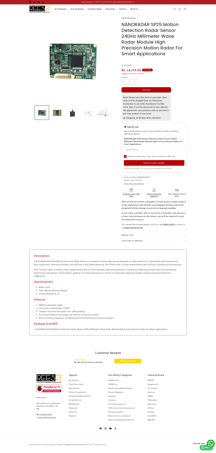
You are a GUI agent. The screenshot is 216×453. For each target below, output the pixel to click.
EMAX (150, 396)
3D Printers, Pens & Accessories (121, 408)
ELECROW (152, 416)
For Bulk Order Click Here (131, 195)
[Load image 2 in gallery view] (57, 113)
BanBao (151, 412)
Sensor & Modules (115, 392)
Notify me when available (154, 163)
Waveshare (152, 400)
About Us (72, 412)
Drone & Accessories (116, 404)
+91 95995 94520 (45, 414)
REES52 (151, 380)
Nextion (151, 392)
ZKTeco (151, 408)
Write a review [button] (127, 361)
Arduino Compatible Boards (120, 388)
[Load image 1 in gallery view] (42, 113)
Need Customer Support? (154, 195)
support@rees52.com (47, 417)
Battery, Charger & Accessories (121, 420)
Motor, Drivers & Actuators (119, 416)
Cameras (112, 400)
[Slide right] (113, 112)
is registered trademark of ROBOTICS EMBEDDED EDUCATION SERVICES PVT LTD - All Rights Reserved (73, 444)
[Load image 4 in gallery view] (88, 113)
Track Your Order (76, 384)
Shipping (125, 73)
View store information (134, 184)
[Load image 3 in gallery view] (72, 113)
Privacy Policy (75, 400)
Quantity (125, 77)
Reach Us (73, 416)
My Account (74, 380)
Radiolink (152, 404)
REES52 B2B (74, 404)
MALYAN (151, 420)
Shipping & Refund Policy (80, 396)
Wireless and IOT (115, 412)
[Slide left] (31, 112)
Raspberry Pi (113, 380)
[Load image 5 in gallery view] (103, 113)
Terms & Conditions (77, 392)
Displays (112, 396)
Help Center (74, 388)
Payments (73, 408)
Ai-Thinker (153, 388)
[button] (174, 9)
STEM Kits (112, 384)
